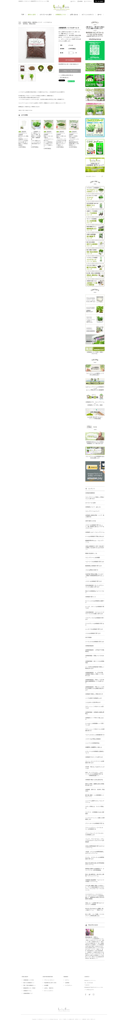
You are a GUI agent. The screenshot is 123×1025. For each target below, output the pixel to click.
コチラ (92, 989)
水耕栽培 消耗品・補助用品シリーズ (32, 22)
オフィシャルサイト (88, 14)
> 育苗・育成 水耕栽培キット (29, 985)
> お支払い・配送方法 (48, 988)
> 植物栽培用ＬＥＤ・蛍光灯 (28, 988)
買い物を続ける (64, 77)
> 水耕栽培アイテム (26, 990)
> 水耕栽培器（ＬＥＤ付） (28, 980)
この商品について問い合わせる (69, 70)
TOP (22, 14)
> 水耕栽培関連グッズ (27, 993)
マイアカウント (89, 1)
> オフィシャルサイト (48, 990)
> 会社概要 (45, 985)
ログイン (74, 1)
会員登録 (80, 1)
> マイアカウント (68, 985)
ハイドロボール (48, 22)
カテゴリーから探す (46, 14)
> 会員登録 (66, 982)
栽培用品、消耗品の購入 (29, 23)
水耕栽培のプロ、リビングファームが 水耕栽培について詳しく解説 (95, 403)
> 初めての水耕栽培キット (28, 982)
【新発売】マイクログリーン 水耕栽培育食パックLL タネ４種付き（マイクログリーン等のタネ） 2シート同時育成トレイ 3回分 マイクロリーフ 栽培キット (48, 139)
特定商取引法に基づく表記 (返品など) (68, 64)
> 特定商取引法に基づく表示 (49, 982)
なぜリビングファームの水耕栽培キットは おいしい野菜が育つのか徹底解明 (95, 388)
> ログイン (66, 980)
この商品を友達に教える (66, 75)
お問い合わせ (74, 14)
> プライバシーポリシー (48, 980)
